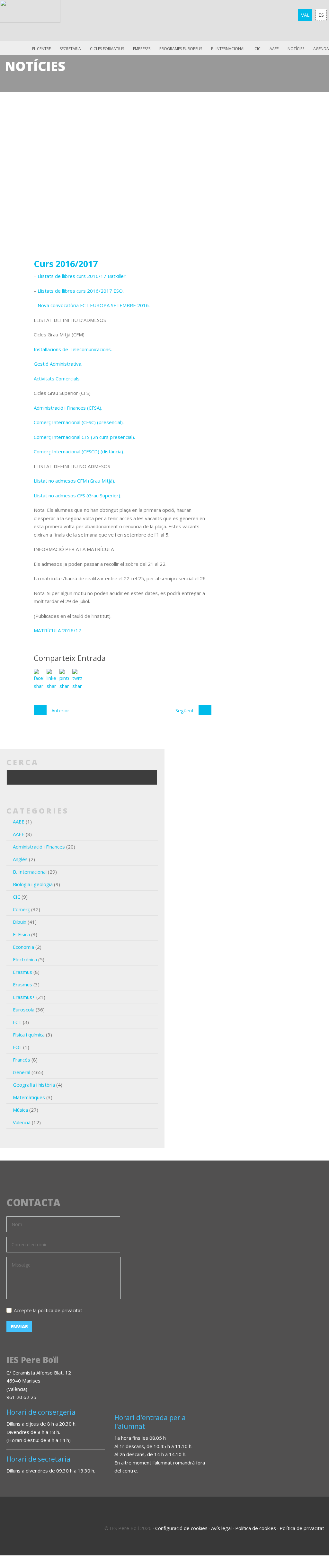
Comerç (21, 909)
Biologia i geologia (33, 884)
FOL (17, 1047)
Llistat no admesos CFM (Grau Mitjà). (74, 480)
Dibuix (19, 922)
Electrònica (25, 959)
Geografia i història (34, 1084)
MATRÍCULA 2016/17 (57, 630)
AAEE (274, 48)
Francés (21, 1059)
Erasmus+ (24, 997)
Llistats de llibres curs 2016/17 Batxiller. (82, 276)
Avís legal (221, 1528)
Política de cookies (255, 1528)
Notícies (296, 48)
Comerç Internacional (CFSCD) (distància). (79, 451)
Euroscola (23, 1009)
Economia (23, 947)
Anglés (20, 859)
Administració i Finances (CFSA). (68, 408)
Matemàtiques (29, 1097)
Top (306, 1525)
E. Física (21, 934)
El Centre (41, 48)
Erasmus (22, 972)
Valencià (22, 1122)
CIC (257, 48)
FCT (17, 1022)
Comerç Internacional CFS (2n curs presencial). (84, 437)
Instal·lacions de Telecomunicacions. (73, 349)
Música (20, 1110)
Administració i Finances (39, 846)
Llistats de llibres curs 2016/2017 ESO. (81, 291)
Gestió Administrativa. (58, 363)
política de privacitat (60, 1310)
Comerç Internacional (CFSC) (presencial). (79, 422)
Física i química (29, 1034)
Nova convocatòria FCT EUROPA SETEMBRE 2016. (94, 305)
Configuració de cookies (181, 1528)
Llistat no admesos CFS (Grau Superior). (77, 495)
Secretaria (70, 48)
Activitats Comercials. (57, 378)
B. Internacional (30, 871)
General (21, 1072)
